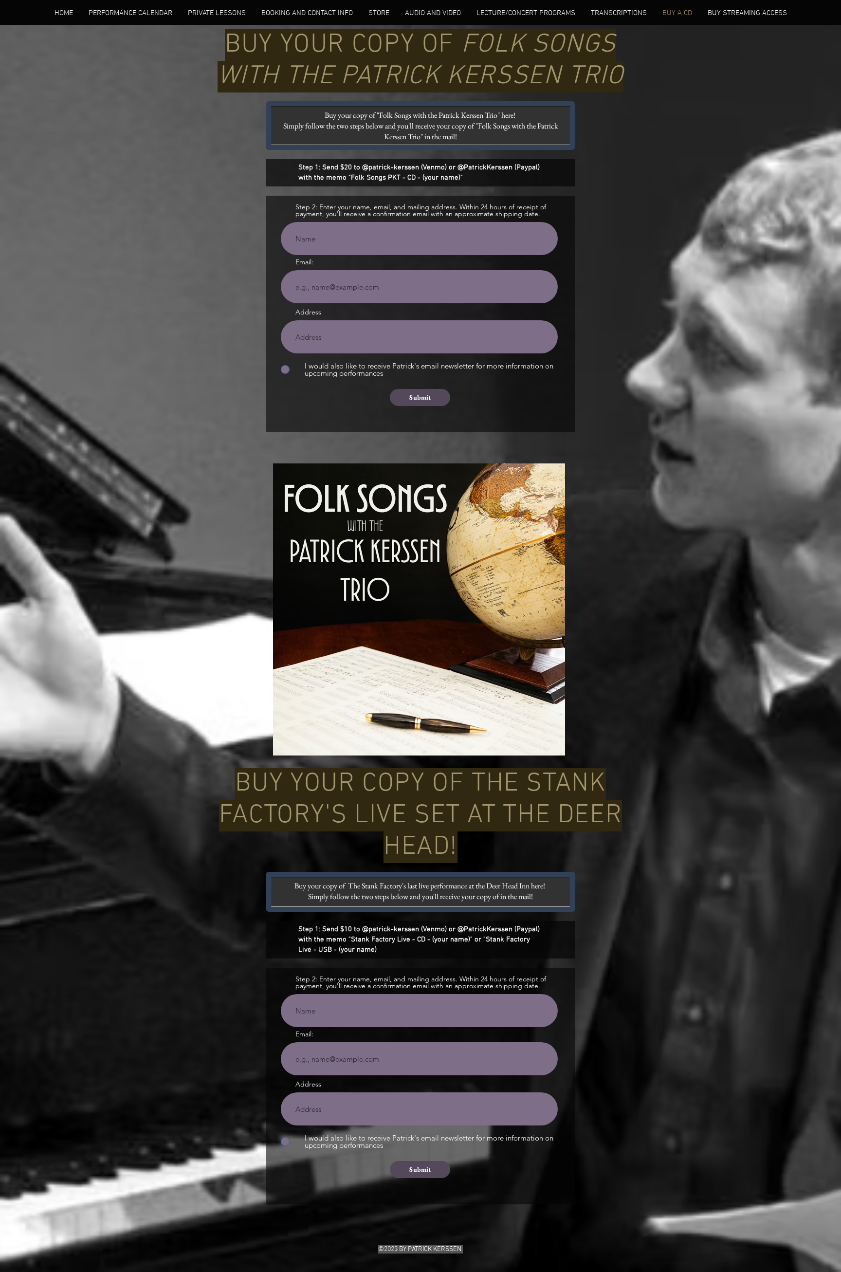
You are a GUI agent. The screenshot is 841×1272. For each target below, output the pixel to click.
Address (308, 312)
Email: (304, 261)
